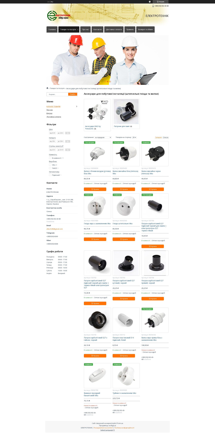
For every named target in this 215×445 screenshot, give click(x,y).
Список (165, 137)
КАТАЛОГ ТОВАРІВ (53, 106)
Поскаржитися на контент (103, 428)
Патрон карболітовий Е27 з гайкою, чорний (95, 339)
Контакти (97, 29)
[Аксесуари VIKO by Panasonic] (97, 111)
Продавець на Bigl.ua (107, 425)
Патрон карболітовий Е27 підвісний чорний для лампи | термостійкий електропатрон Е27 (96, 284)
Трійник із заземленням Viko (124, 393)
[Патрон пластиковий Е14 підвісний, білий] (126, 320)
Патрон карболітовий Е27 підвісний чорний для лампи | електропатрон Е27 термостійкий (153, 227)
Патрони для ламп (122, 126)
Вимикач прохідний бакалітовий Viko (92, 394)
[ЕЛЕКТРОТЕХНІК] (59, 16)
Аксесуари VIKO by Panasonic (93, 127)
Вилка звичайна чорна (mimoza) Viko (151, 172)
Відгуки (49, 113)
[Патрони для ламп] (126, 111)
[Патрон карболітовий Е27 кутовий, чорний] (126, 263)
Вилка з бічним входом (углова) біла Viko (97, 172)
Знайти (72, 94)
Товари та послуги (68, 29)
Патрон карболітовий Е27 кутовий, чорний (123, 282)
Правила (130, 29)
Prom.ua (120, 423)
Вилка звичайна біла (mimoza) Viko (125, 172)
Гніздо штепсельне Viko (123, 223)
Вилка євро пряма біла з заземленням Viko (151, 339)
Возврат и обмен (145, 29)
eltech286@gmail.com (55, 229)
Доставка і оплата (114, 29)
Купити (96, 189)
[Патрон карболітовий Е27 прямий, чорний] (154, 263)
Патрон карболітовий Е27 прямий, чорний (152, 282)
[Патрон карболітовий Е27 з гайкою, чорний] (97, 320)
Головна (52, 29)
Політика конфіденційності (124, 428)
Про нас (85, 29)
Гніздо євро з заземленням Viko (97, 223)
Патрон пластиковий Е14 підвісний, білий (123, 339)
